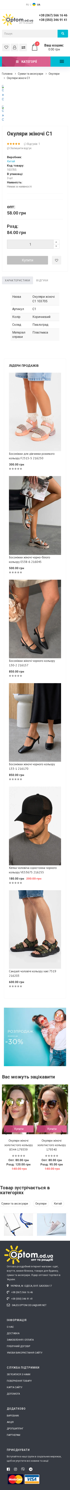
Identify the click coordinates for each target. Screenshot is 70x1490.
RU (27, 4)
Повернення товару (19, 1381)
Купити (27, 260)
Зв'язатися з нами (18, 1374)
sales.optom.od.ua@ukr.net (28, 1305)
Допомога (13, 1393)
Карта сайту (14, 1387)
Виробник (13, 1415)
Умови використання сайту (24, 1352)
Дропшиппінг (15, 1428)
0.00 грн (50, 47)
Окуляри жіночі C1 (18, 78)
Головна (7, 73)
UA (38, 4)
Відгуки (42, 280)
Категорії (29, 62)
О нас (10, 1327)
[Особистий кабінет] (14, 47)
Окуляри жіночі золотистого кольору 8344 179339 (18, 1144)
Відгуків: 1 (33, 143)
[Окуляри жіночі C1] (3, 93)
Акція (10, 1422)
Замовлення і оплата (20, 1339)
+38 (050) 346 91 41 (53, 20)
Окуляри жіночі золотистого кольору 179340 (51, 1144)
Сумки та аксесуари (30, 73)
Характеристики (17, 280)
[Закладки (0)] (6, 47)
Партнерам (13, 1435)
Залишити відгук (21, 148)
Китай (11, 161)
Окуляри (54, 73)
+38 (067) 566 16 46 (53, 15)
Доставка (13, 1333)
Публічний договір (18, 1346)
